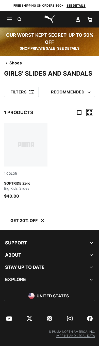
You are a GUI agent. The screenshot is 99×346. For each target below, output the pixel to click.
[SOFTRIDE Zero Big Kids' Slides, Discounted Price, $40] (25, 161)
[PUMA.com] (49, 19)
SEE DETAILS (76, 5)
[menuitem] (9, 318)
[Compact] (79, 112)
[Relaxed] (89, 112)
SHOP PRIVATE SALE (37, 48)
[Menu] (9, 19)
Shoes (15, 62)
